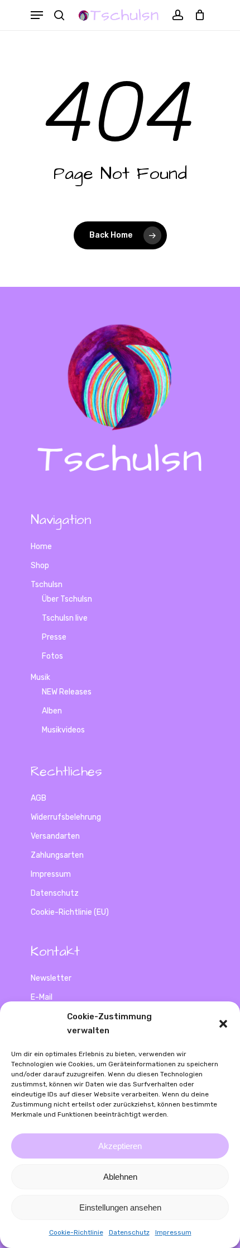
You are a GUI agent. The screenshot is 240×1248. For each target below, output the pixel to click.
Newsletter (51, 978)
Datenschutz (129, 1232)
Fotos (52, 656)
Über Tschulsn (67, 599)
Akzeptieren (120, 1146)
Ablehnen (120, 1176)
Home (41, 546)
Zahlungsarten (57, 855)
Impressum (173, 1232)
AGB (38, 798)
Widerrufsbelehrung (66, 817)
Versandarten (55, 836)
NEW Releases (67, 692)
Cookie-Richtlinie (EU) (70, 912)
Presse (54, 637)
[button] (223, 1023)
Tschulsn (47, 584)
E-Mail (41, 997)
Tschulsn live (65, 618)
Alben (52, 711)
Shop (40, 565)
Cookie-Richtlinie (76, 1232)
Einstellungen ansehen (120, 1207)
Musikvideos (63, 730)
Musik (40, 677)
